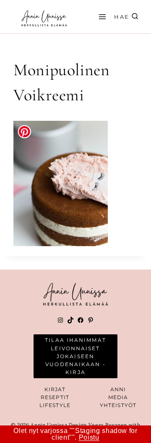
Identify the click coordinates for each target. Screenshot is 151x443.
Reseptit (55, 397)
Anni (118, 389)
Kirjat (55, 389)
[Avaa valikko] (101, 16)
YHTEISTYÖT (118, 405)
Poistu (89, 437)
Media (118, 397)
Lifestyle (54, 405)
